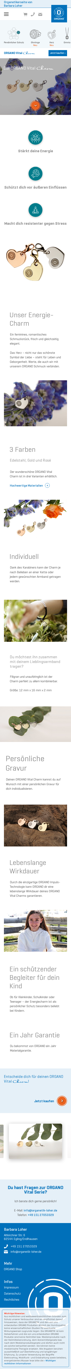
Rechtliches (11, 1299)
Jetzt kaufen (58, 53)
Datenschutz (12, 1293)
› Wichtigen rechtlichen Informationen (30, 1362)
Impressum (11, 1287)
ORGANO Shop (13, 1269)
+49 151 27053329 (41, 1215)
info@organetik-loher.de (40, 1210)
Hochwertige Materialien (26, 485)
